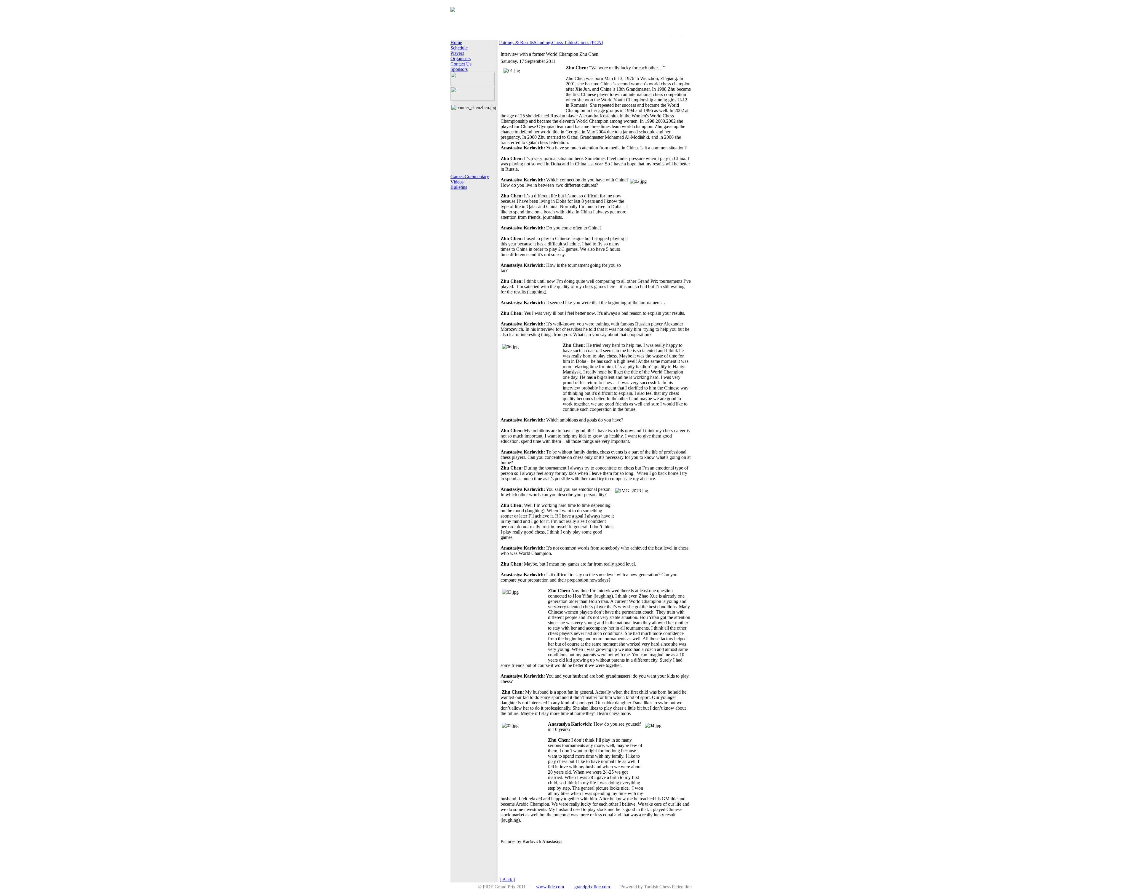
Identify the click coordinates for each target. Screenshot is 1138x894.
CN (682, 35)
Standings (543, 42)
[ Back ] (507, 879)
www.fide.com (550, 886)
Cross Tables (564, 42)
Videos (456, 181)
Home (456, 42)
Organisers (460, 58)
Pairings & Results (516, 42)
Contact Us (460, 63)
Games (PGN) (589, 42)
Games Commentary (469, 176)
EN (671, 35)
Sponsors (459, 69)
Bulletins (458, 187)
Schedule (459, 47)
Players (457, 53)
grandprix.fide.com (592, 886)
